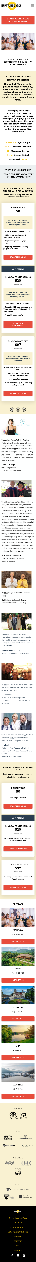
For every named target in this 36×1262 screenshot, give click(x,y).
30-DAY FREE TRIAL (18, 393)
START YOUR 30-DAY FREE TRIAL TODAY (18, 20)
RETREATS (18, 1241)
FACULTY (18, 1246)
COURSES (18, 1236)
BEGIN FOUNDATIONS (18, 849)
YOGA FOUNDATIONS (18, 1227)
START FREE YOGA (18, 257)
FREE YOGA (18, 1223)
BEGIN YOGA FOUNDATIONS (18, 324)
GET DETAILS (18, 941)
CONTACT (18, 1250)
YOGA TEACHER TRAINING (18, 1232)
